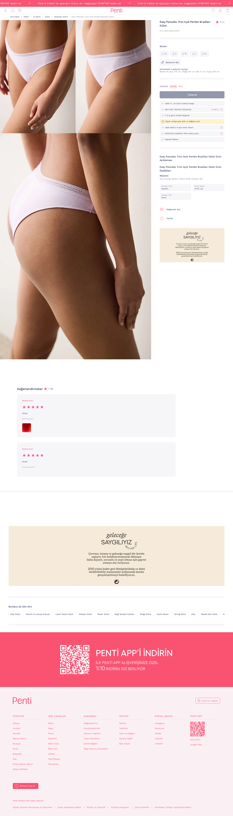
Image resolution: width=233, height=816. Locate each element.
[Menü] (5, 10)
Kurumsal (90, 716)
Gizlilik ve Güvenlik (96, 807)
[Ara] (13, 10)
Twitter (158, 733)
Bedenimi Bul (172, 62)
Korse (15, 749)
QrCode (197, 729)
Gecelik (16, 733)
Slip (193, 614)
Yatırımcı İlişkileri (92, 733)
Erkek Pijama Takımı (23, 764)
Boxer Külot (103, 614)
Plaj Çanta (53, 764)
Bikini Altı (53, 749)
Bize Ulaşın (124, 743)
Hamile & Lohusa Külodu (38, 614)
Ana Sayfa (14, 17)
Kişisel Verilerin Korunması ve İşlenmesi (32, 807)
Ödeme (122, 723)
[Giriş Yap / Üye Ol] (220, 10)
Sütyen (16, 723)
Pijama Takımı (19, 738)
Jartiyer (16, 728)
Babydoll (17, 754)
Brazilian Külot (61, 17)
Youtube (159, 738)
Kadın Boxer (163, 614)
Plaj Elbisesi (54, 759)
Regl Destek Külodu (124, 614)
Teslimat (123, 728)
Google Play (196, 745)
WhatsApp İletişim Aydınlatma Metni (173, 807)
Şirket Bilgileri (91, 743)
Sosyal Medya (163, 716)
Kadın (26, 17)
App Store (195, 739)
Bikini (51, 723)
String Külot (180, 614)
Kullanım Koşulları (120, 807)
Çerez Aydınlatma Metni (69, 807)
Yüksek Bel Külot (209, 614)
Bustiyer (17, 743)
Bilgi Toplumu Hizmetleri (96, 749)
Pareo (51, 733)
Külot (47, 17)
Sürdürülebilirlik (92, 728)
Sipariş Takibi (126, 738)
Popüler (18, 716)
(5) (222, 22)
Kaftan (51, 754)
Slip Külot (15, 614)
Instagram (160, 723)
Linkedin (159, 743)
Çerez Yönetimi (142, 807)
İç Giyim (37, 17)
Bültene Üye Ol (27, 786)
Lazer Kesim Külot (64, 614)
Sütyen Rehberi (20, 769)
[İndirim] (20, 10)
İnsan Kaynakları (92, 738)
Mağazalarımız (91, 723)
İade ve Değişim (127, 733)
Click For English (210, 701)
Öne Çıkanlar (57, 716)
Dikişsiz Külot (85, 614)
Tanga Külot (145, 614)
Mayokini (52, 738)
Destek (123, 716)
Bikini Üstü (53, 743)
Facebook (159, 728)
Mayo (50, 728)
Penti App (196, 716)
